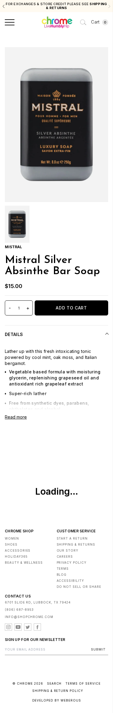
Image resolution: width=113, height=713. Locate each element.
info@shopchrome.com (29, 617)
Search (54, 683)
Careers (65, 556)
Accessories (17, 550)
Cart (98, 21)
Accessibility (70, 580)
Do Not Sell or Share (79, 586)
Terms (63, 568)
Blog (62, 574)
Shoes (11, 544)
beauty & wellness (24, 562)
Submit (98, 649)
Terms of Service (82, 683)
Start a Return (72, 538)
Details (14, 334)
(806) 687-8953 (19, 609)
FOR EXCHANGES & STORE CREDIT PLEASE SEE (56, 6)
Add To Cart (71, 307)
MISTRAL (13, 247)
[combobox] (83, 22)
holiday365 (16, 556)
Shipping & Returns (76, 544)
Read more (16, 417)
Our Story (68, 550)
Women (12, 538)
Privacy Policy (71, 562)
